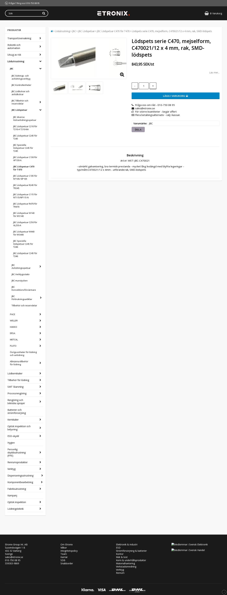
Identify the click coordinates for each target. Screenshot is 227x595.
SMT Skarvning (15, 386)
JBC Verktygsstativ (21, 274)
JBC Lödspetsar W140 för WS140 (23, 214)
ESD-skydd (13, 436)
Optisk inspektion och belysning (19, 428)
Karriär (64, 557)
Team (63, 553)
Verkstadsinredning (126, 566)
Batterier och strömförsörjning (16, 411)
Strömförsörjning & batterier (131, 550)
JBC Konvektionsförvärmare (24, 288)
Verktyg (11, 468)
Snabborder (66, 563)
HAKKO (13, 326)
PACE (12, 314)
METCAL (14, 339)
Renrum (120, 572)
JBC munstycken (20, 280)
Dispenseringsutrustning (20, 475)
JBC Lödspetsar (19, 109)
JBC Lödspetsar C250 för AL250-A (25, 224)
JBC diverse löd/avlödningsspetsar (24, 119)
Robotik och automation (13, 46)
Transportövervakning (19, 38)
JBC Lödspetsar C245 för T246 (25, 255)
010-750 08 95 (12, 560)
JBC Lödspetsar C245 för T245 (25, 137)
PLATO (13, 345)
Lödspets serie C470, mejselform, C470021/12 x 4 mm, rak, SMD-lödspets (172, 31)
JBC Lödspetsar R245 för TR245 (25, 187)
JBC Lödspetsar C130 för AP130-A (25, 159)
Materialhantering (125, 563)
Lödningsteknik (15, 508)
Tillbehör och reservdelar (24, 305)
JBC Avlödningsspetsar (21, 266)
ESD (118, 547)
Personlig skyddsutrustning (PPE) (16, 452)
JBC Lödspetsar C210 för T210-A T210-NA (25, 128)
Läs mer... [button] (214, 72)
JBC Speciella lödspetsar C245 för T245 (23, 147)
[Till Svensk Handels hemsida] (188, 550)
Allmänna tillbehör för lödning (19, 363)
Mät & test (122, 557)
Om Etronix (66, 544)
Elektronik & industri (126, 544)
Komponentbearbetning (20, 482)
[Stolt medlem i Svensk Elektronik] (189, 544)
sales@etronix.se (14, 557)
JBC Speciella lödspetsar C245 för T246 (23, 243)
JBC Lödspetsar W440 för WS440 (23, 233)
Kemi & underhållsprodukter (131, 560)
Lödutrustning (15, 61)
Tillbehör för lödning (18, 380)
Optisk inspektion (16, 502)
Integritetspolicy (69, 550)
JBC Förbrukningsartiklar (22, 298)
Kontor (119, 553)
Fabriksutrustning (16, 488)
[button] (213, 13)
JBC (11, 68)
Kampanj (12, 495)
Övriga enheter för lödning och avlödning (23, 354)
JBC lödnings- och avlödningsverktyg (21, 77)
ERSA (12, 333)
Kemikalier (13, 419)
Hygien (11, 442)
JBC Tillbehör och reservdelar (20, 102)
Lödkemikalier (14, 373)
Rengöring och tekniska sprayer (16, 401)
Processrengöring (16, 393)
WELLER (14, 320)
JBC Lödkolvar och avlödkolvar (20, 93)
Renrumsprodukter (17, 462)
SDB (62, 560)
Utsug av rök (14, 54)
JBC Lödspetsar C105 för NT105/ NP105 (25, 177)
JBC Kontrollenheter (21, 85)
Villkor (63, 547)
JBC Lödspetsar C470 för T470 (23, 168)
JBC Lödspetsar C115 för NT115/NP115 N (25, 196)
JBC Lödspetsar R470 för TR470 (25, 205)
